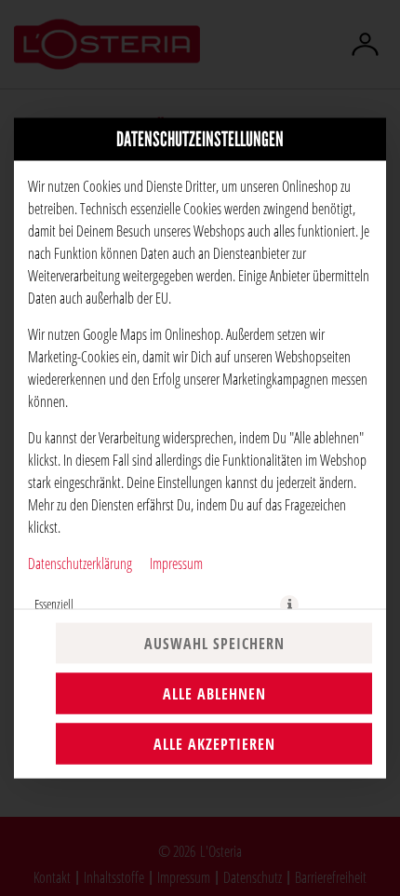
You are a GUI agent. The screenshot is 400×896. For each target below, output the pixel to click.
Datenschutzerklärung (80, 563)
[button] (289, 604)
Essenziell (53, 604)
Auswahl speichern (214, 643)
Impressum (176, 563)
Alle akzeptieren (214, 744)
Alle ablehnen (214, 694)
